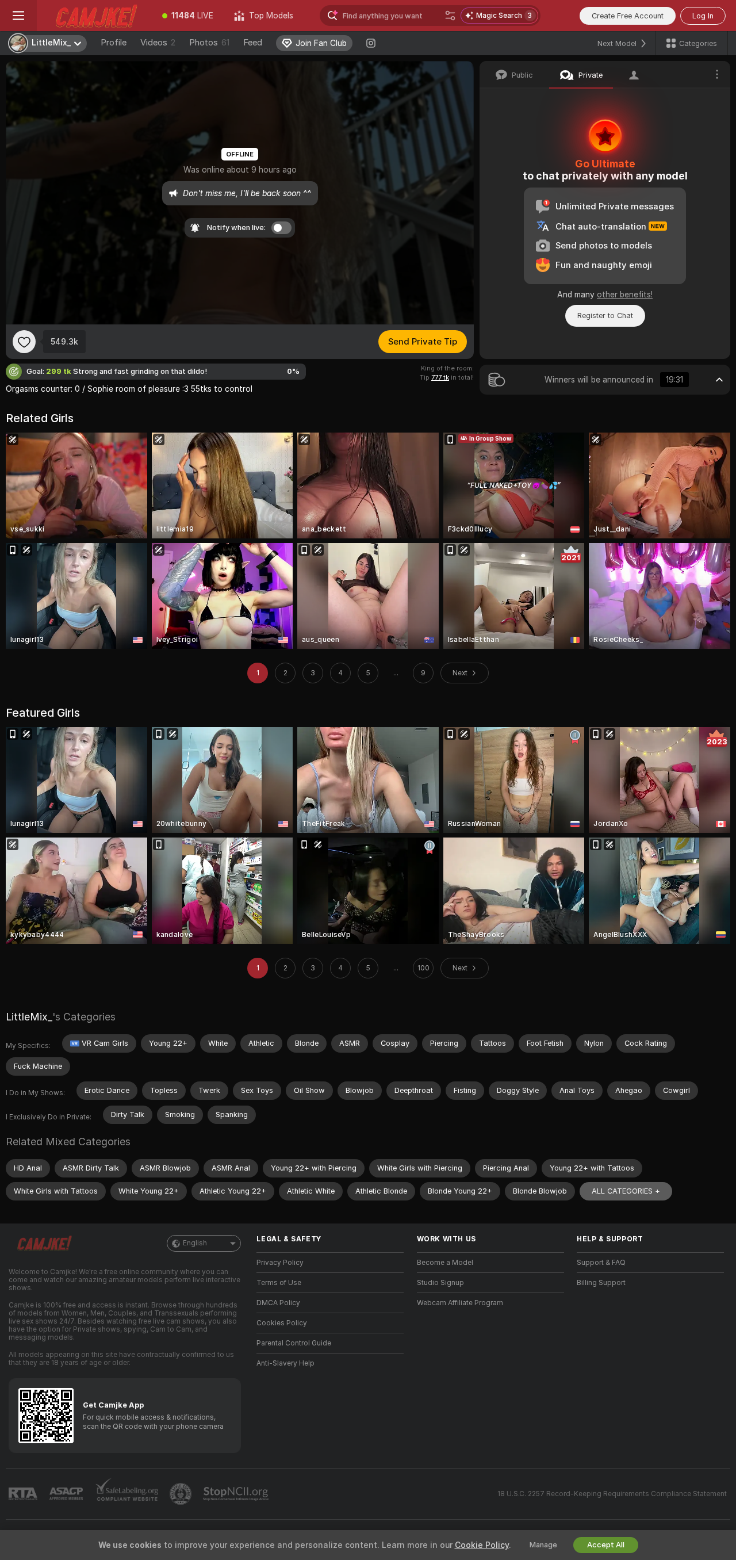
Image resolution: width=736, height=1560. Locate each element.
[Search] (450, 15)
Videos (157, 42)
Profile (113, 42)
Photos (209, 42)
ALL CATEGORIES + (626, 1191)
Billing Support (601, 1283)
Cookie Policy (482, 1545)
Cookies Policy (281, 1323)
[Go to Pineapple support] (182, 1494)
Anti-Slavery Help (285, 1363)
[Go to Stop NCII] (237, 1494)
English (195, 1243)
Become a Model (445, 1263)
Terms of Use (278, 1283)
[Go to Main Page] (94, 15)
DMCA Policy (278, 1303)
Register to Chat (605, 315)
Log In (703, 16)
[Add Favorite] (24, 341)
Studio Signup (440, 1283)
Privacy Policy (280, 1263)
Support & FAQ (601, 1263)
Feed (252, 42)
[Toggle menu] (18, 15)
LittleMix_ (29, 1017)
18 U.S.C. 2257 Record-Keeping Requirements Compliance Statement (612, 1494)
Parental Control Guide (293, 1343)
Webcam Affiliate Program (460, 1303)
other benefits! (625, 294)
